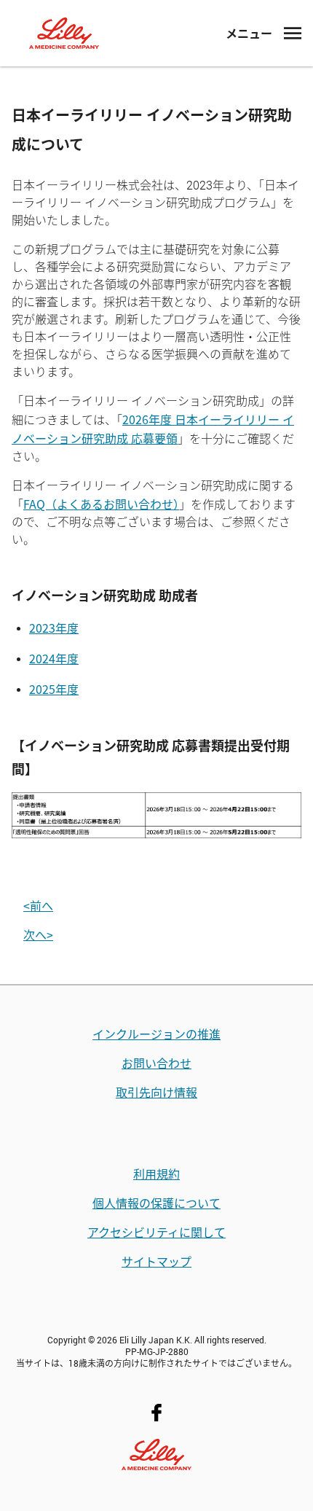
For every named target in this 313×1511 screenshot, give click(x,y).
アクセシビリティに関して (156, 1232)
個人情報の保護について (156, 1202)
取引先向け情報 (156, 1092)
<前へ (38, 905)
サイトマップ (156, 1261)
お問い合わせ (156, 1062)
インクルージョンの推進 (156, 1033)
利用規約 (156, 1173)
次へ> (38, 934)
